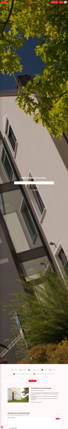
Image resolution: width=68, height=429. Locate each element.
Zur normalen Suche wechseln (34, 186)
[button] (2, 427)
